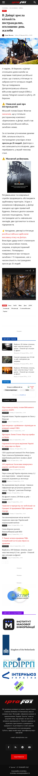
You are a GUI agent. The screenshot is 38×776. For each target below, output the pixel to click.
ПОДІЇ (4, 460)
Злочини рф (6, 308)
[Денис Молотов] (3, 35)
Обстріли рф (14, 308)
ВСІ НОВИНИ (14, 8)
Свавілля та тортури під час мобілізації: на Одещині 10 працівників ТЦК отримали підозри (18, 508)
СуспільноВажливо (25, 308)
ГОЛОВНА (5, 8)
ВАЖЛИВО (5, 412)
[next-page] (6, 562)
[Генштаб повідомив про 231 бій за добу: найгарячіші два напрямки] (7, 359)
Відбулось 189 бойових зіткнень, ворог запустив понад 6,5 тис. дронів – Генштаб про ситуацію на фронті (18, 552)
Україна (5, 311)
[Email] (35, 321)
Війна (20, 305)
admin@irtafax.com (21, 737)
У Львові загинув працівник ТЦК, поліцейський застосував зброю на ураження (15, 540)
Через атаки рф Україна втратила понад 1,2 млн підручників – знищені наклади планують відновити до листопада (18, 476)
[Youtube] (29, 747)
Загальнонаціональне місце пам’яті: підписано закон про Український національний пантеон (16, 520)
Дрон (25, 305)
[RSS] (15, 747)
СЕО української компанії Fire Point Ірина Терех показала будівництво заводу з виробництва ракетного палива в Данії (18, 455)
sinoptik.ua (22, 395)
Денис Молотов (9, 35)
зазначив (6, 114)
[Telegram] (16, 321)
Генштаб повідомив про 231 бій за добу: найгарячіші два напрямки (24, 359)
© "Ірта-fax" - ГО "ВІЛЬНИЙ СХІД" (19, 767)
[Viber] (25, 321)
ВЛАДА (4, 525)
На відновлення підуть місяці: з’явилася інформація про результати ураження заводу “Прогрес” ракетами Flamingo (17, 487)
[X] (20, 321)
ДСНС (30, 305)
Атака (9, 305)
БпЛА (15, 305)
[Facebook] (11, 321)
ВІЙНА (21, 8)
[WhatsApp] (30, 321)
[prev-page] (3, 562)
